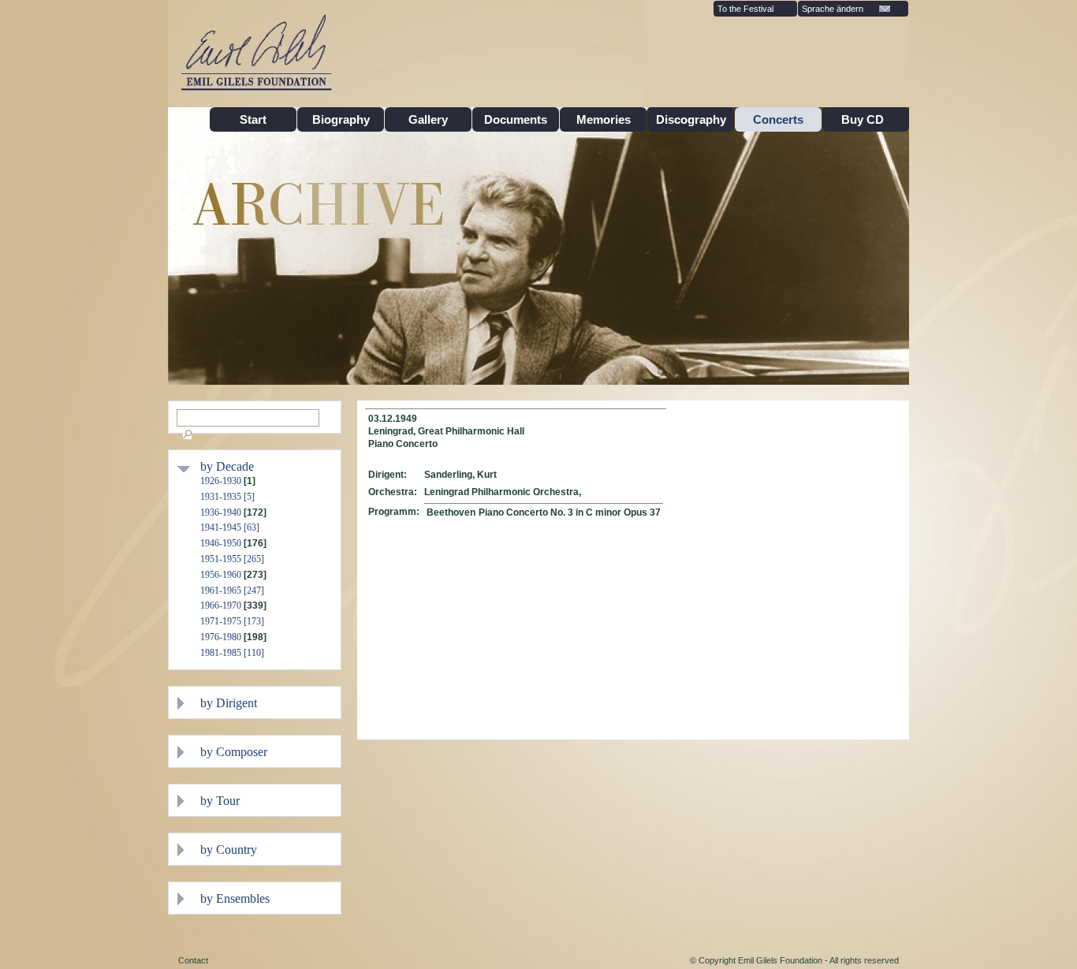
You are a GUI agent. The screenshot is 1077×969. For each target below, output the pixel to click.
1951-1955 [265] (232, 559)
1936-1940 (220, 512)
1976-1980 (220, 637)
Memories (603, 119)
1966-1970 (220, 605)
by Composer (233, 751)
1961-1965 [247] (232, 590)
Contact (193, 960)
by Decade (227, 466)
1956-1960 (220, 574)
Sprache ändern (832, 8)
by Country (228, 849)
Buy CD (865, 119)
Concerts (778, 119)
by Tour (220, 800)
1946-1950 (220, 543)
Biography (341, 119)
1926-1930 (220, 480)
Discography (691, 119)
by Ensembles (235, 898)
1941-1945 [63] (229, 527)
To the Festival (745, 8)
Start (253, 119)
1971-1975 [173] (232, 621)
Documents (515, 119)
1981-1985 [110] (232, 652)
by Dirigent (228, 703)
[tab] (266, 466)
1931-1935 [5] (227, 496)
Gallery (428, 119)
